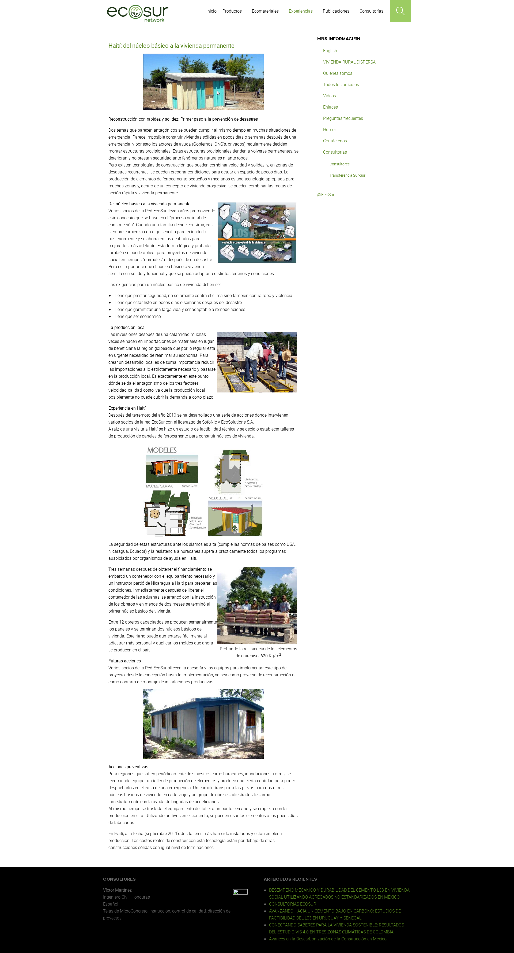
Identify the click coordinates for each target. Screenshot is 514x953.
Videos (329, 96)
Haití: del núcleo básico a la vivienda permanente (171, 45)
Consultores (340, 163)
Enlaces (330, 107)
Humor (329, 129)
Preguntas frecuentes (343, 118)
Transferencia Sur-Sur (347, 175)
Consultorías (335, 152)
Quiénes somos (337, 73)
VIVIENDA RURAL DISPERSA (349, 62)
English (330, 51)
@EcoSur (325, 195)
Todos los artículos (341, 84)
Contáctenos (335, 141)
